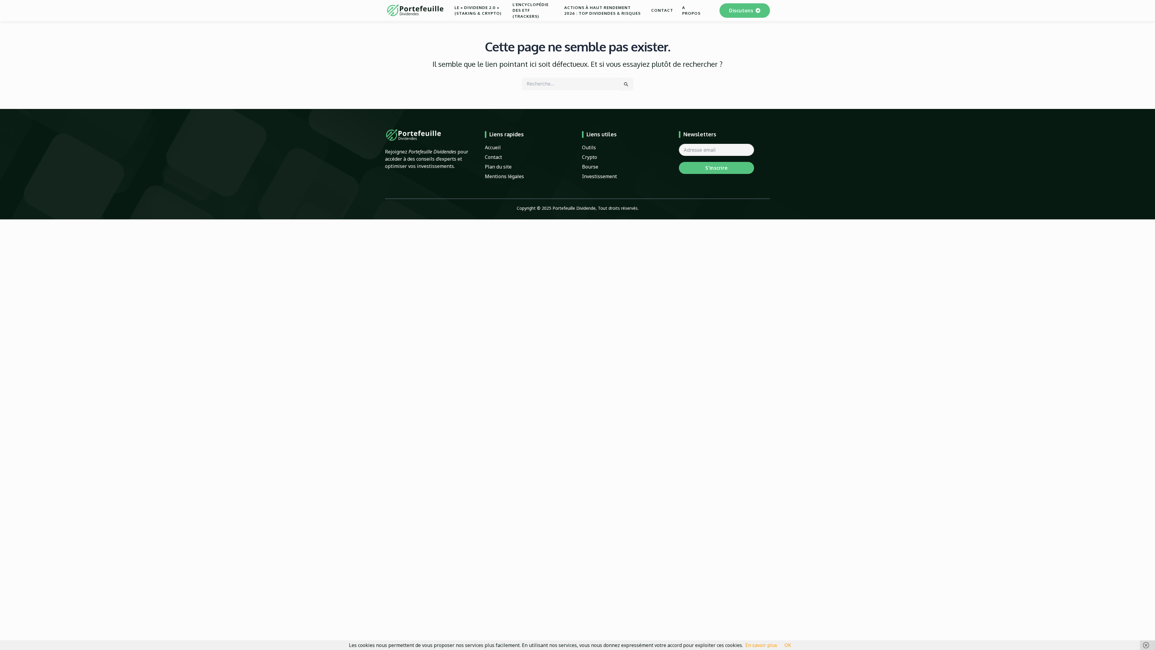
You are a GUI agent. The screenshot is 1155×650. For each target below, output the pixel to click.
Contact (662, 10)
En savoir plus (761, 645)
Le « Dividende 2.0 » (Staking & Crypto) (477, 10)
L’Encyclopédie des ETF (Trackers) (531, 10)
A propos (691, 10)
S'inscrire (716, 168)
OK (787, 645)
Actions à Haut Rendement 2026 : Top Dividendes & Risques (602, 10)
